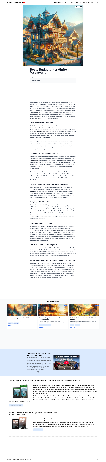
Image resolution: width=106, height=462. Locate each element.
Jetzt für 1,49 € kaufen (16, 405)
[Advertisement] (53, 91)
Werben (73, 2)
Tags (84, 2)
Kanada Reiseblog (58, 2)
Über (65, 2)
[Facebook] (41, 372)
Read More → (10, 325)
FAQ (69, 2)
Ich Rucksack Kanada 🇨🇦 (16, 2)
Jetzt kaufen (38, 429)
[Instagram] (38, 372)
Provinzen (78, 2)
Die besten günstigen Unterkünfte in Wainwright (21, 318)
